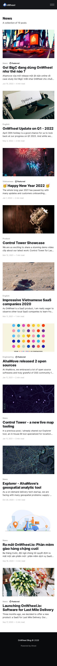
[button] (52, 5)
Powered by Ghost (28, 646)
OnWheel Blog (24, 640)
